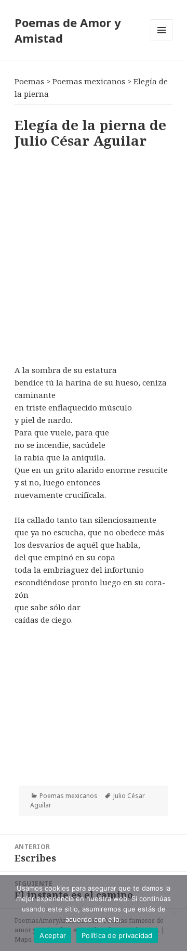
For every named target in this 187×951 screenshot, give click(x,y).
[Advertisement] (93, 254)
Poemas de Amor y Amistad (68, 30)
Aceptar (52, 935)
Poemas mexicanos (68, 795)
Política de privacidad (117, 935)
